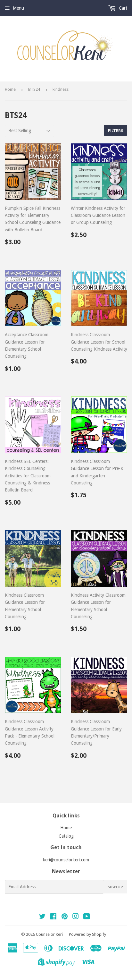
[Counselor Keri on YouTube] (86, 917)
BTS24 (34, 89)
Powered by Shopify (87, 934)
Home (10, 89)
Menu (18, 8)
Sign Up (115, 886)
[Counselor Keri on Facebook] (53, 917)
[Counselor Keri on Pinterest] (64, 917)
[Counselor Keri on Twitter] (42, 917)
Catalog (66, 836)
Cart (122, 8)
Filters (115, 130)
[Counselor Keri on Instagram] (75, 917)
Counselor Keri (49, 934)
